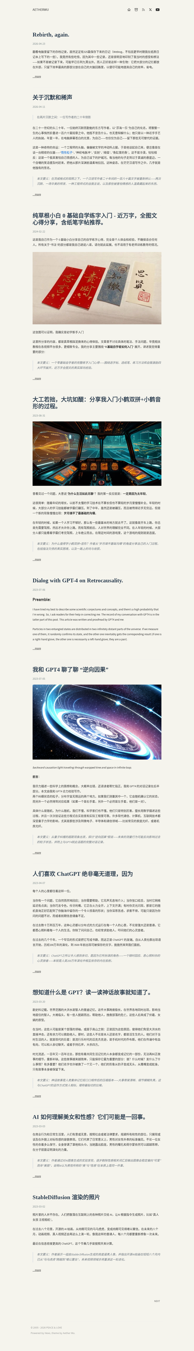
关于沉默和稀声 (52, 97)
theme (55, 1333)
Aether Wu (69, 1333)
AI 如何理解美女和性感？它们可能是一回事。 (91, 1117)
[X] (150, 10)
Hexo (47, 1333)
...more (37, 77)
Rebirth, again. (51, 34)
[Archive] (136, 10)
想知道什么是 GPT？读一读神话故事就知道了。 (93, 992)
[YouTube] (158, 10)
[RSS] (143, 10)
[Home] (129, 10)
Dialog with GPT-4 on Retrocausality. (78, 580)
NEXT (157, 1301)
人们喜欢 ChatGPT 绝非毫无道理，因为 (83, 874)
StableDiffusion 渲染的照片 (66, 1197)
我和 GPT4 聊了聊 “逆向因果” (70, 669)
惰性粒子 (66, 153)
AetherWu (41, 10)
